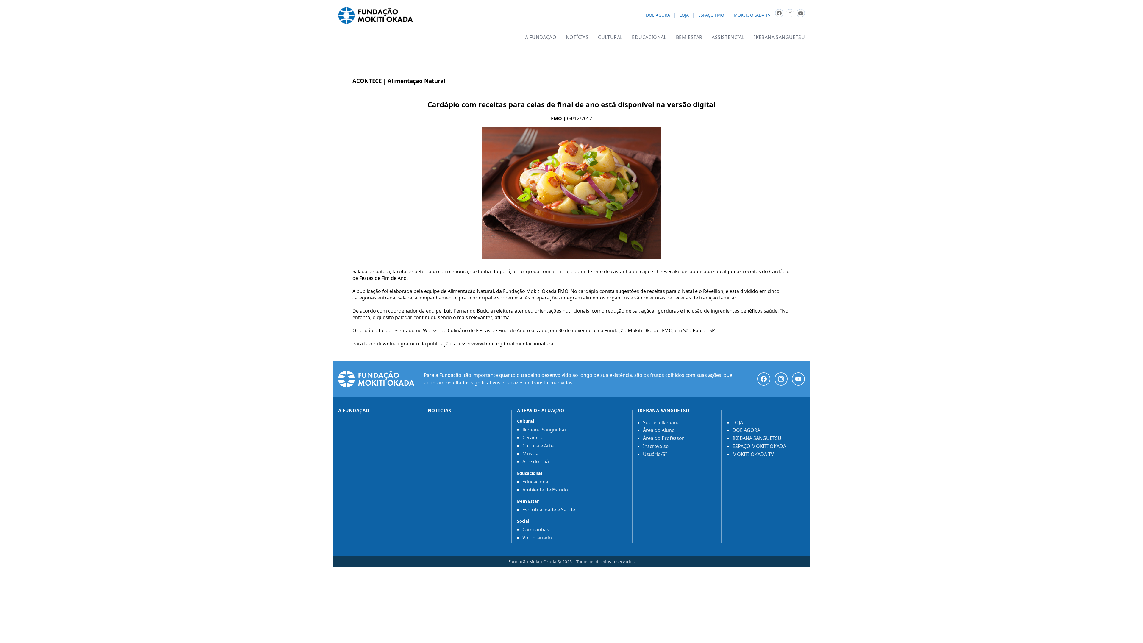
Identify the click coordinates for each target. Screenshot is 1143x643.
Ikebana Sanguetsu (544, 429)
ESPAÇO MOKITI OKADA (759, 446)
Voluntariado (537, 537)
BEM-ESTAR (689, 37)
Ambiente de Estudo (545, 489)
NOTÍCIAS (577, 37)
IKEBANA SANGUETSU (779, 37)
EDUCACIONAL (649, 37)
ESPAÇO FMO (711, 15)
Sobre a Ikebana (661, 422)
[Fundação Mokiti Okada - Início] (376, 379)
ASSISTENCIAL (728, 37)
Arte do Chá (535, 461)
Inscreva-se (656, 446)
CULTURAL (610, 37)
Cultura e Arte (538, 445)
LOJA (684, 15)
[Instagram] (781, 379)
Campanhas (535, 529)
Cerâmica (533, 437)
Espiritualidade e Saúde (548, 509)
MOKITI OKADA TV (752, 15)
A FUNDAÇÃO (540, 37)
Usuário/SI (655, 454)
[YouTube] (798, 379)
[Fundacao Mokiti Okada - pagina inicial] (375, 15)
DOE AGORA (658, 15)
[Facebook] (763, 379)
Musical (531, 453)
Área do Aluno (659, 430)
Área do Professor (663, 438)
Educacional (535, 481)
